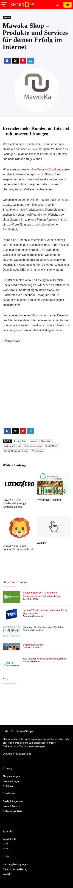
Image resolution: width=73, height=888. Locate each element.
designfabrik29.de (33, 644)
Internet (7, 18)
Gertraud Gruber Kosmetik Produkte (43, 627)
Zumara (41, 542)
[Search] (57, 4)
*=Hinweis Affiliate (12, 811)
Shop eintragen (67, 5)
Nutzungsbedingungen (15, 864)
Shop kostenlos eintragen (32, 746)
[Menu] (4, 4)
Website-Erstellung (49, 169)
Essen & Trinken (31, 599)
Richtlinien (8, 786)
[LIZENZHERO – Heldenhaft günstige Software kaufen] (19, 475)
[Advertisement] (36, 388)
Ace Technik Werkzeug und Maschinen (44, 658)
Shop (34, 315)
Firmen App (20, 441)
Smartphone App (32, 446)
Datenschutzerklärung (15, 869)
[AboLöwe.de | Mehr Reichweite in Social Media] (19, 518)
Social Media (51, 446)
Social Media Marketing (16, 451)
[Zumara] (53, 518)
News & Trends (11, 806)
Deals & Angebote (13, 801)
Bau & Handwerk (31, 661)
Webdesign (37, 451)
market (33, 441)
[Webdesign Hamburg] (53, 475)
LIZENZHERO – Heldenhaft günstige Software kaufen (14, 503)
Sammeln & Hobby (32, 647)
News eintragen (11, 781)
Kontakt (7, 874)
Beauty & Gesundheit (33, 616)
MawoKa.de (12, 340)
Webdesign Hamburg (49, 499)
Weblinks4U (9, 839)
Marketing (46, 441)
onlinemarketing (12, 446)
